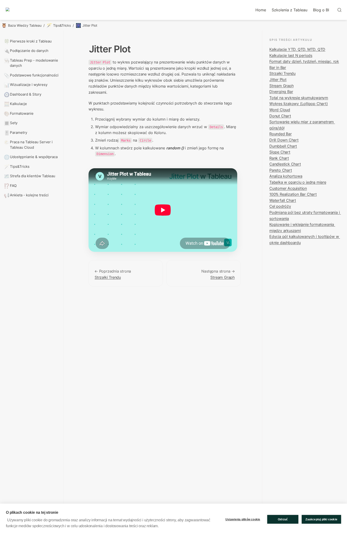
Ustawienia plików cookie (242, 519)
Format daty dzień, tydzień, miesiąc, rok (304, 61)
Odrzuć (283, 519)
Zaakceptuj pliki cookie (321, 519)
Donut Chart (280, 116)
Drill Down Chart (284, 140)
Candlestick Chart (285, 164)
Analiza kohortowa (285, 176)
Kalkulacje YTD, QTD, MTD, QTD (297, 49)
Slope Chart (279, 152)
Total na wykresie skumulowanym (298, 97)
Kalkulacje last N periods (290, 55)
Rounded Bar (280, 133)
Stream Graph (222, 277)
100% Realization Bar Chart (293, 194)
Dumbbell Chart (283, 146)
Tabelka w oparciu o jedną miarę (297, 182)
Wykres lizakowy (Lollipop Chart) (298, 103)
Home (260, 10)
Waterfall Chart (282, 200)
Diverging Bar (281, 91)
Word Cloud (279, 109)
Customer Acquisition (288, 188)
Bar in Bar (277, 67)
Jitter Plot (278, 79)
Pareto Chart (280, 170)
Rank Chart (279, 158)
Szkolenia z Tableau (289, 10)
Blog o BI (321, 10)
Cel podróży (280, 206)
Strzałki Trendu (108, 277)
